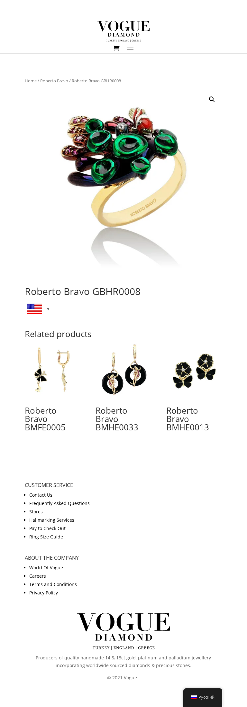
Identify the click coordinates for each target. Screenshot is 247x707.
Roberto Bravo (54, 81)
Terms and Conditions (53, 584)
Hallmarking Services (51, 520)
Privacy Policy (43, 593)
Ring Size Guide (46, 537)
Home (31, 81)
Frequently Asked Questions (59, 503)
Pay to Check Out (47, 528)
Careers (37, 576)
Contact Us (40, 495)
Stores (36, 512)
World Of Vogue (46, 568)
